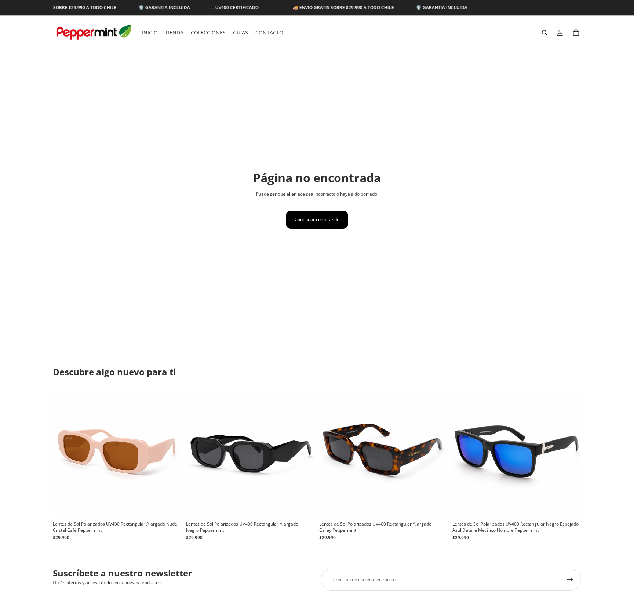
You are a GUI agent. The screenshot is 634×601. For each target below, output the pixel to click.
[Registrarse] (570, 579)
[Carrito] (576, 33)
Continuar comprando (317, 219)
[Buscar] (544, 33)
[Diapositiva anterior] (64, 454)
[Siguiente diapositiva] (171, 454)
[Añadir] (170, 507)
